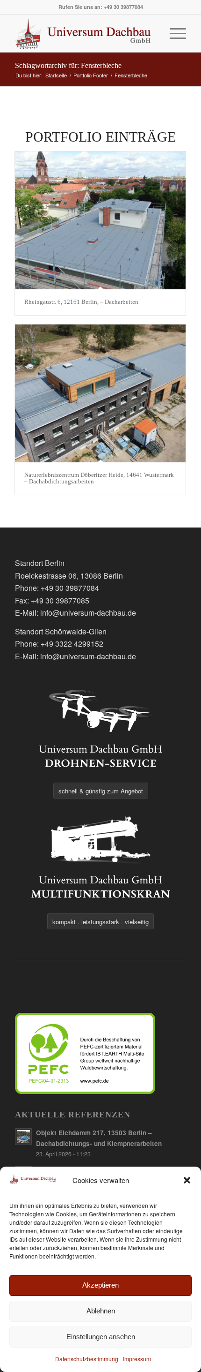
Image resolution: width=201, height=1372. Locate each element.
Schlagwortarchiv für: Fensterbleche (68, 65)
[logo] (83, 33)
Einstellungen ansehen (100, 1337)
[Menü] (173, 33)
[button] (187, 1180)
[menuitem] (173, 33)
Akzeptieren (100, 1285)
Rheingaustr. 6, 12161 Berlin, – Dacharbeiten (81, 301)
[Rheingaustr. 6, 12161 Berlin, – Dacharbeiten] (100, 220)
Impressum (137, 1359)
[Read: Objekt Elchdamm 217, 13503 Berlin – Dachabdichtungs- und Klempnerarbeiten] (23, 1136)
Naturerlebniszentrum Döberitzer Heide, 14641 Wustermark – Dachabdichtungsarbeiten (99, 478)
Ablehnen (100, 1311)
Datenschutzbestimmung (86, 1359)
